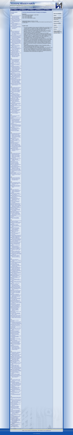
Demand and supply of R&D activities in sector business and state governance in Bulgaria (16, 252)
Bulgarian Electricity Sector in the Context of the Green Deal (16, 53)
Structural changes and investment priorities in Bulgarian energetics (16, 260)
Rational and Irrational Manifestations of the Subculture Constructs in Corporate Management (16, 149)
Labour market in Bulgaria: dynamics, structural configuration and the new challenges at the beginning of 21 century (16, 96)
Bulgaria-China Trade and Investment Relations (15, 143)
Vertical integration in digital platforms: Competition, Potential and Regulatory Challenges (16, 19)
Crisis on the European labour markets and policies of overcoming (16, 234)
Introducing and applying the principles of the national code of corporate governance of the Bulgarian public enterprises (16, 268)
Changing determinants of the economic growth (16, 361)
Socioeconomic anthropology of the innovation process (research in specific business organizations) (16, 27)
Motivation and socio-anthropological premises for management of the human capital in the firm (16, 199)
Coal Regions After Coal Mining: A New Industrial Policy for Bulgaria (16, 22)
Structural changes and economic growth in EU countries (16, 221)
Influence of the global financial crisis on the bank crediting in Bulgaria (16, 344)
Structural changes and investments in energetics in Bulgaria (16, 372)
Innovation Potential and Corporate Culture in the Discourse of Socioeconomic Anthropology (16, 101)
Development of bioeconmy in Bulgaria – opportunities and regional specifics (16, 77)
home (11, 10)
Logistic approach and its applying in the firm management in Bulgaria (16, 423)
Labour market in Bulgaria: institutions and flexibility (15, 406)
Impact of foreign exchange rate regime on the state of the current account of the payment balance (16, 368)
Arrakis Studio (38, 433)
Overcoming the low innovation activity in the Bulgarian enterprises (16, 405)
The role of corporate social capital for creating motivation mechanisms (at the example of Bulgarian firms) (16, 214)
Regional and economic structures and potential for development (15, 334)
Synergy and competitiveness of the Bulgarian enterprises (16, 212)
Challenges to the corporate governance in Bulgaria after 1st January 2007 (16, 325)
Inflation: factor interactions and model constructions (16, 403)
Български (13, 0)
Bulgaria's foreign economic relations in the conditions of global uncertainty (16, 46)
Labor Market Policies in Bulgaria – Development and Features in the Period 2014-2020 (16, 147)
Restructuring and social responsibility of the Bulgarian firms (16, 408)
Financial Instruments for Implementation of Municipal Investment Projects (16, 128)
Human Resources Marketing (16, 73)
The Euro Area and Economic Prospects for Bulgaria (16, 113)
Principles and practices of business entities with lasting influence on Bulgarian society (16, 145)
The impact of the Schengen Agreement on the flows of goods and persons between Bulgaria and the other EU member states (16, 40)
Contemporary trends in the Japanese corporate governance (16, 203)
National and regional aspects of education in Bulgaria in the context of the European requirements (16, 412)
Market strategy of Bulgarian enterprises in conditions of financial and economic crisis (16, 256)
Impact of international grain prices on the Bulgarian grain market (16, 244)
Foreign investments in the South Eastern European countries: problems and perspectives (16, 355)
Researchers (24, 9)
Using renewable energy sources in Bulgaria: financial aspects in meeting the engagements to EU (16, 236)
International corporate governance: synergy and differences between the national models (16, 225)
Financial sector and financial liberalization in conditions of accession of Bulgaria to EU (16, 305)
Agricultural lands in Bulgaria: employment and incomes (16, 332)
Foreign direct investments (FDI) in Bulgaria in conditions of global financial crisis (16, 302)
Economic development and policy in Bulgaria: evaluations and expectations (16, 210)
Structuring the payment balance (16, 274)
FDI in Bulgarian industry (15, 426)
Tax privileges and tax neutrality (16, 339)
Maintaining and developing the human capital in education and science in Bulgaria (16, 273)
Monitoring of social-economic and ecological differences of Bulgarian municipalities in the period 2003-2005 (16, 420)
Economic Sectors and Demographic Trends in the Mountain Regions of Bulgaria (16, 94)
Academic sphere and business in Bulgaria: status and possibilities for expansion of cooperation (16, 159)
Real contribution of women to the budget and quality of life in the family (16, 363)
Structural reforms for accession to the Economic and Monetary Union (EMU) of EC (16, 299)
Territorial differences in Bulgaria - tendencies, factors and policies (16, 370)
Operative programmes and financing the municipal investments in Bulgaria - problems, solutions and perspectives (16, 309)
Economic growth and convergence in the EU (15, 162)
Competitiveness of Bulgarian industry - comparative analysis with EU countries (16, 314)
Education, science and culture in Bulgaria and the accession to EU (16, 357)
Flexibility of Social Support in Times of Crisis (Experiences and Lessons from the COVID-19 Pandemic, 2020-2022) (16, 48)
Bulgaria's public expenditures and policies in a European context (16, 64)
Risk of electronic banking (15, 360)
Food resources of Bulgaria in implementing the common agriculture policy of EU (16, 359)
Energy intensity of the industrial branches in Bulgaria (16, 208)
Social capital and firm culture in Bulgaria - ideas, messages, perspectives (16, 386)
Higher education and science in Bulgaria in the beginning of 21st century (16, 282)
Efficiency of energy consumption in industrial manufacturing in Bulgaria (16, 223)
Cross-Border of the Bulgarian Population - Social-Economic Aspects (16, 293)
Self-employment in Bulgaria (16, 342)
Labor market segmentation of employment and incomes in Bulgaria (16, 186)
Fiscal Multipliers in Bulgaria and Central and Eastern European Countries (16, 174)
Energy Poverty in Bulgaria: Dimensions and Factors (15, 130)
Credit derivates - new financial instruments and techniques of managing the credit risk (16, 353)
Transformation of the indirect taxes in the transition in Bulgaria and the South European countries (16, 288)
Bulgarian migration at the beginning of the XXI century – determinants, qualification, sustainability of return (16, 55)
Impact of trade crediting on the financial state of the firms (16, 306)
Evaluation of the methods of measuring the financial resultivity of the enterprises (16, 196)
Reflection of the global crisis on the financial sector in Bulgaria (16, 291)
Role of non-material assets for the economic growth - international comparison (16, 425)
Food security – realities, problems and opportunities (16, 99)
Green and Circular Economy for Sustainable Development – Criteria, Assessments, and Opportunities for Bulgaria (16, 16)
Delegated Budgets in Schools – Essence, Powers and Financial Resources (16, 72)
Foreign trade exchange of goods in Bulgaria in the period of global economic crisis (16, 254)
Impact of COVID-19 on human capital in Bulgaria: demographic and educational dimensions (16, 75)
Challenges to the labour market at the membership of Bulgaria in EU (16, 398)
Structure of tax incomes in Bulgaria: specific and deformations (15, 231)
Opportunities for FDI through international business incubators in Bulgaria (16, 390)
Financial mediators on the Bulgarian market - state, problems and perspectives (15, 366)
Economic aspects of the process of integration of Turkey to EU (16, 394)
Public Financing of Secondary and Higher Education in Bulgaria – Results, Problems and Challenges (16, 43)
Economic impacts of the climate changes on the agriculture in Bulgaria (16, 329)
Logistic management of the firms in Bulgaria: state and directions (16, 317)
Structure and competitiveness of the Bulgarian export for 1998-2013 (16, 249)
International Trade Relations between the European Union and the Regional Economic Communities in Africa (16, 178)
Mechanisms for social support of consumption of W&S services (16, 315)
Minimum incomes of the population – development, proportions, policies (15, 139)
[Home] (59, 5)
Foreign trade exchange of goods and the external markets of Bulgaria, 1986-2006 (16, 376)
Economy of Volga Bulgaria (15, 369)
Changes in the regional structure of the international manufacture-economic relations (16, 262)
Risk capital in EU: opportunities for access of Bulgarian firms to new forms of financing (16, 240)
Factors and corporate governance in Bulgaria (15, 418)
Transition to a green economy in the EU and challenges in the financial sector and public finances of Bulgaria (16, 110)
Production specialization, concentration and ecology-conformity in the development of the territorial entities (16, 265)
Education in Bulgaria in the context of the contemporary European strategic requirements (16, 238)
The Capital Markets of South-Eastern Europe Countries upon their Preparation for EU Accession (16, 183)
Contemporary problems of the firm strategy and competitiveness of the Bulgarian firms (16, 271)
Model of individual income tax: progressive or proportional (16, 410)
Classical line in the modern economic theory (16, 116)
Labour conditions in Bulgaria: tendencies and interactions (16, 374)
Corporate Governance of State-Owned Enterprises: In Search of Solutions (16, 170)
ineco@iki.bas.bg (48, 430)
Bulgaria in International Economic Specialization (15, 163)
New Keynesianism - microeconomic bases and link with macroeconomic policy (16, 341)
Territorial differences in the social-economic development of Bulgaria (16, 280)
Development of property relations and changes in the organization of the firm (16, 51)
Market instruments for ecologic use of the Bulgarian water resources (16, 392)
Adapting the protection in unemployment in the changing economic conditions (16, 276)
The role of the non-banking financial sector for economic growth (16, 92)
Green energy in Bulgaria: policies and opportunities (15, 218)
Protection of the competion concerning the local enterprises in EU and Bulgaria (16, 194)
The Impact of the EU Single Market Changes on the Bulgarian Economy (16, 108)
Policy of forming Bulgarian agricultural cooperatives (15, 331)
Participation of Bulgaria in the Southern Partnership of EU (16, 300)
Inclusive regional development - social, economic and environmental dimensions (16, 165)
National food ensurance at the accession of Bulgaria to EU (16, 416)
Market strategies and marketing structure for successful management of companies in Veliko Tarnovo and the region (16, 167)
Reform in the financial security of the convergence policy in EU (16, 242)
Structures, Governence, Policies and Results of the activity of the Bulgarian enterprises (16, 84)
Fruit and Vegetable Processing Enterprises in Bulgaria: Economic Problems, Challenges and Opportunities (16, 24)
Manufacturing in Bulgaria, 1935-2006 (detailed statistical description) (16, 337)
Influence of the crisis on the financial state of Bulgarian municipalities (16, 202)
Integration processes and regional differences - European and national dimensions (16, 388)
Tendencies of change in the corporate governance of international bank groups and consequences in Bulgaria (16, 246)
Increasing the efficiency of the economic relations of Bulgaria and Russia (16, 380)
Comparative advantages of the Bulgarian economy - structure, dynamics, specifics (16, 104)
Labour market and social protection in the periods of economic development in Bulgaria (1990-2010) (15, 228)
